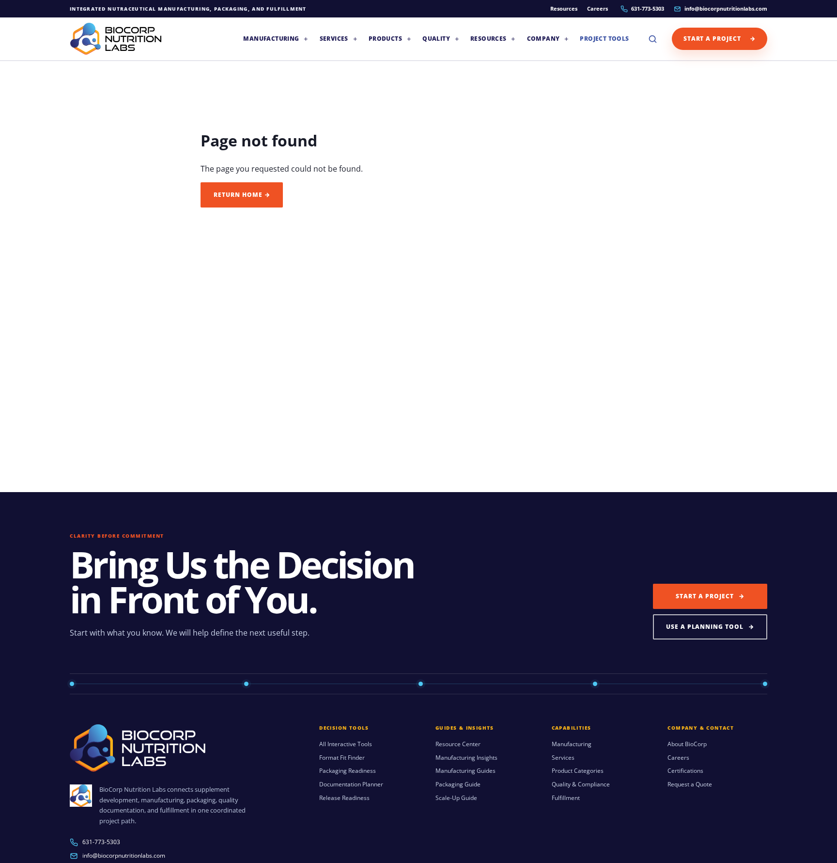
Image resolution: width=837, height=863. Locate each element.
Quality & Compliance (581, 784)
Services (563, 758)
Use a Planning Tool (710, 627)
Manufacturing (571, 744)
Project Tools (604, 38)
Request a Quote (689, 784)
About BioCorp (687, 744)
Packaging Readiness (347, 771)
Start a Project (719, 38)
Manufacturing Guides (465, 771)
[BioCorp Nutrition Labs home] (116, 39)
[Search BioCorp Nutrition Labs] (653, 39)
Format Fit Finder (342, 758)
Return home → (242, 195)
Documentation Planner (351, 784)
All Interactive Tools (345, 744)
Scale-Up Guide (456, 798)
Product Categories (578, 771)
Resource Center (457, 744)
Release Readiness (344, 798)
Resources (563, 8)
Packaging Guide (457, 784)
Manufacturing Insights (466, 758)
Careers (597, 8)
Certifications (685, 771)
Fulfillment (566, 798)
